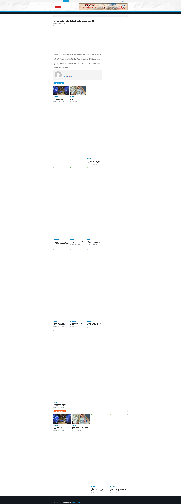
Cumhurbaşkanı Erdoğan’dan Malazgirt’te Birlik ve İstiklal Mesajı (94, 325)
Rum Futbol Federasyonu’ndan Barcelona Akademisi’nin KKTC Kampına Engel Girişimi (61, 243)
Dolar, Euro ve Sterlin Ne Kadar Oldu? (76, 98)
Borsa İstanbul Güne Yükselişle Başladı (58, 98)
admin (56, 23)
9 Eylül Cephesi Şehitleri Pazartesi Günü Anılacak (93, 241)
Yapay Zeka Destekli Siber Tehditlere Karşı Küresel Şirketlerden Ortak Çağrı (93, 161)
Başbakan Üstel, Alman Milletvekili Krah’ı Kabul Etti (60, 404)
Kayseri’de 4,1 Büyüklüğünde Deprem (77, 241)
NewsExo (73, 502)
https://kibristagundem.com (71, 74)
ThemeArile (78, 502)
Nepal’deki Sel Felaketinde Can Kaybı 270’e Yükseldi (60, 324)
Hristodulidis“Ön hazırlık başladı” (76, 324)
